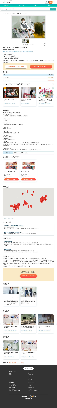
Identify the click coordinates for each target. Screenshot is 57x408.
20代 (7, 51)
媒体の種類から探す (13, 384)
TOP (4, 13)
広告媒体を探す (7, 5)
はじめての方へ (31, 384)
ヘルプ (30, 385)
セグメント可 (25, 51)
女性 (4, 51)
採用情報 (10, 374)
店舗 (15, 362)
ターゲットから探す (13, 385)
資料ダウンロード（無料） (41, 66)
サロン (13, 13)
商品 (13, 362)
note (29, 378)
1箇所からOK (30, 51)
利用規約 (30, 389)
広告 (10, 362)
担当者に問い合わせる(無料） (28, 275)
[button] (15, 210)
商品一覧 (8, 13)
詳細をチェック (51, 77)
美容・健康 (13, 51)
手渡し (21, 51)
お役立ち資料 (21, 5)
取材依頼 (30, 379)
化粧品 (22, 362)
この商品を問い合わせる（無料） (16, 66)
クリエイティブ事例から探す (14, 390)
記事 (29, 373)
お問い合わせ (28, 368)
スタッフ (19, 362)
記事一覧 (36, 5)
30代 (10, 51)
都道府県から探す (12, 387)
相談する (50, 5)
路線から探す (11, 389)
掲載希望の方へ (31, 387)
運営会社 (10, 373)
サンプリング (10, 49)
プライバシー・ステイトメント (34, 390)
